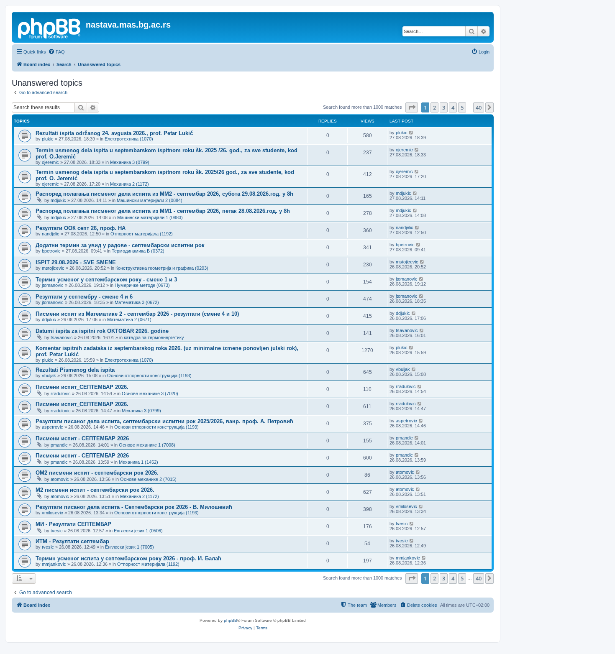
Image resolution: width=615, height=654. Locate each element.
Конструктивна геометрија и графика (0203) (161, 268)
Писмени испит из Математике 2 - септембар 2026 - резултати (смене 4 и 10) (137, 314)
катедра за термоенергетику (154, 337)
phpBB (230, 620)
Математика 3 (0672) (137, 302)
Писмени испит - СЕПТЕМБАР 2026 (82, 438)
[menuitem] (56, 52)
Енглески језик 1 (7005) (129, 546)
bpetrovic (51, 250)
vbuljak (49, 375)
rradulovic (61, 393)
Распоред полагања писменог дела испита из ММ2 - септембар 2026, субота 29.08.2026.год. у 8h (164, 194)
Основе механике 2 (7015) (148, 479)
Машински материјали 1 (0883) (150, 217)
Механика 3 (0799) (129, 162)
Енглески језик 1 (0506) (138, 530)
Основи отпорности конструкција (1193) (149, 375)
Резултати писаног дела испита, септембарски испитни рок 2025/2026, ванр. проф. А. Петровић (164, 421)
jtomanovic (53, 285)
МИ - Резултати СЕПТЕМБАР (73, 524)
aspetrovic (52, 426)
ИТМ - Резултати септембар (72, 541)
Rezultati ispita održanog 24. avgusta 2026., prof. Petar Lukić (114, 133)
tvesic (57, 530)
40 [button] (479, 107)
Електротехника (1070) (129, 138)
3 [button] (443, 107)
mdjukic (58, 200)
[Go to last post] (411, 132)
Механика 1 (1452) (138, 462)
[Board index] (50, 27)
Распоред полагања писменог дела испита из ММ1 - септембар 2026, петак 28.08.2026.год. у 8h (163, 211)
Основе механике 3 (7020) (150, 393)
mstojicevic (53, 268)
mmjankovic (54, 564)
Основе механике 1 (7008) (147, 444)
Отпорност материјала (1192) (141, 233)
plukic (48, 138)
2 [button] (434, 107)
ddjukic (49, 319)
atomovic (60, 479)
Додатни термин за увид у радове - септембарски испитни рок (120, 245)
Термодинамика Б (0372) (138, 250)
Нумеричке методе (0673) (142, 285)
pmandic (59, 444)
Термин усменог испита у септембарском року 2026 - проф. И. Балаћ (128, 558)
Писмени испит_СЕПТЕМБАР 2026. (82, 387)
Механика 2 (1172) (129, 183)
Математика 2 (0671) (129, 319)
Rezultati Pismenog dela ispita (75, 370)
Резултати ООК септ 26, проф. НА (81, 228)
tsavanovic (62, 337)
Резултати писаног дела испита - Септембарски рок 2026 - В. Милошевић (134, 507)
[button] (411, 107)
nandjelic (50, 233)
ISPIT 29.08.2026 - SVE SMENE (76, 262)
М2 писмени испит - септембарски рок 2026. (95, 490)
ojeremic (50, 162)
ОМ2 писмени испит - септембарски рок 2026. (97, 473)
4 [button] (452, 107)
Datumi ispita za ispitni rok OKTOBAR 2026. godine (102, 331)
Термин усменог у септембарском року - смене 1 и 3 (106, 279)
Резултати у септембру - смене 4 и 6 (84, 297)
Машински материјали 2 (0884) (149, 200)
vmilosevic (52, 512)
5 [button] (462, 107)
